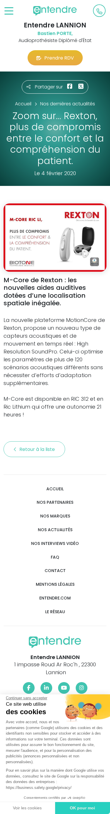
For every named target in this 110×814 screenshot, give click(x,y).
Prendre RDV (59, 58)
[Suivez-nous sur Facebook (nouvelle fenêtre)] (29, 688)
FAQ (55, 557)
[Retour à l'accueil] (55, 11)
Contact (55, 570)
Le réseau (55, 611)
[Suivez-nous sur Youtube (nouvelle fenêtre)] (64, 688)
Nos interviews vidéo (55, 543)
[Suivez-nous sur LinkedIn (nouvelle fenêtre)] (46, 688)
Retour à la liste (37, 449)
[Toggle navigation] (8, 11)
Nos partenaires (55, 502)
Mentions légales (55, 584)
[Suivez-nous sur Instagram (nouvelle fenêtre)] (81, 688)
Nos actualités (55, 529)
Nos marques (55, 516)
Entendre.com (55, 598)
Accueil (55, 489)
